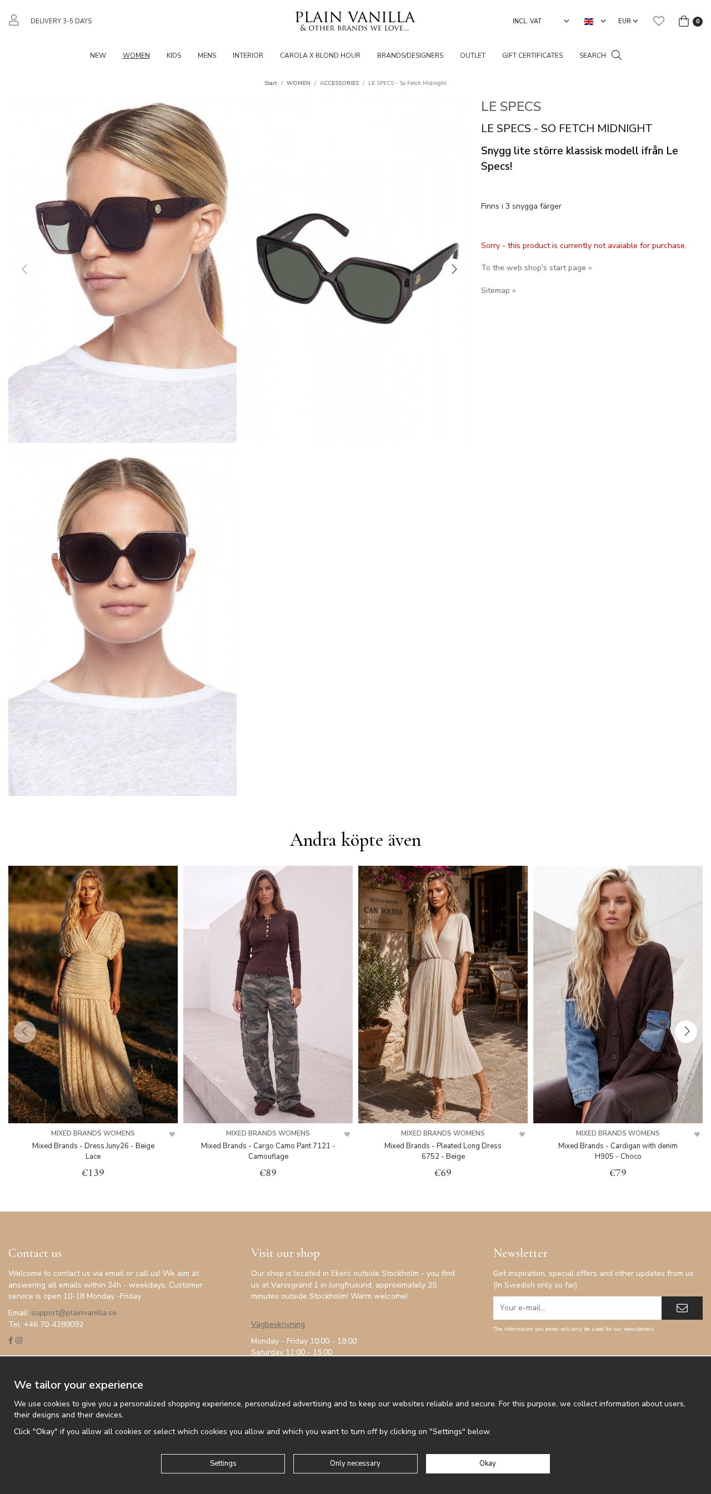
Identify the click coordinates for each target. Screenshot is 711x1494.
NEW (98, 55)
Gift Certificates (532, 55)
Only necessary (355, 1463)
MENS (207, 55)
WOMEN (136, 55)
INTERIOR (248, 55)
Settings (223, 1463)
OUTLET (472, 55)
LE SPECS (511, 106)
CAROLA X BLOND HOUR (320, 55)
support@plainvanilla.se (74, 1313)
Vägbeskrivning (278, 1324)
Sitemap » (498, 290)
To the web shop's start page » (536, 268)
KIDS (174, 55)
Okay (487, 1463)
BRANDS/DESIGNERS (410, 55)
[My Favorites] (658, 21)
